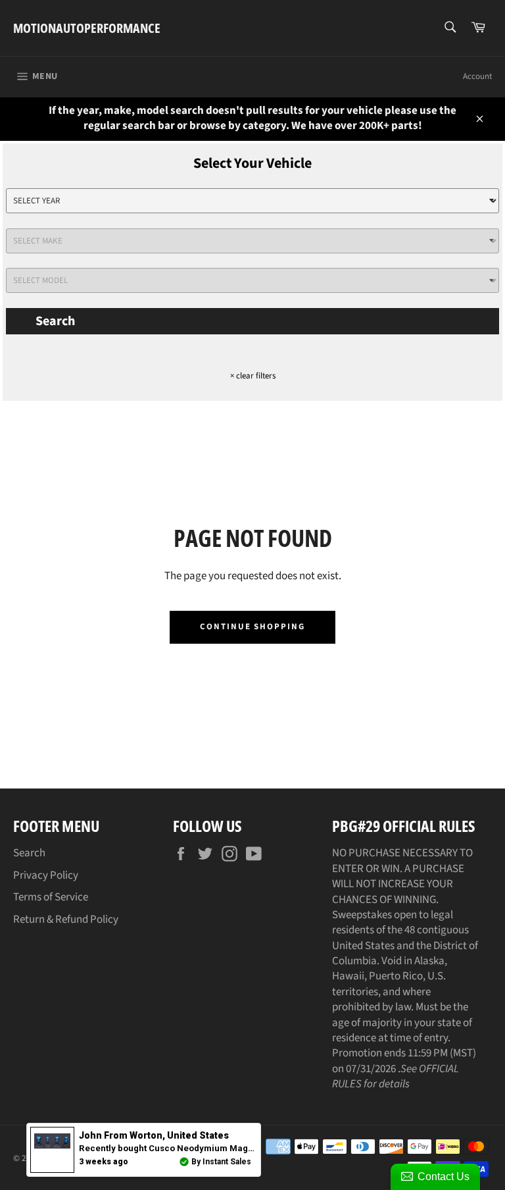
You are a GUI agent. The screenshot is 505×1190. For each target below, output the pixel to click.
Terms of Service (50, 897)
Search (55, 321)
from (154, 1135)
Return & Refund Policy (65, 919)
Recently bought (229, 1148)
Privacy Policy (45, 875)
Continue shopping (252, 627)
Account (477, 76)
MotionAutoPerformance (86, 28)
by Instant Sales (221, 1161)
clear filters (253, 376)
